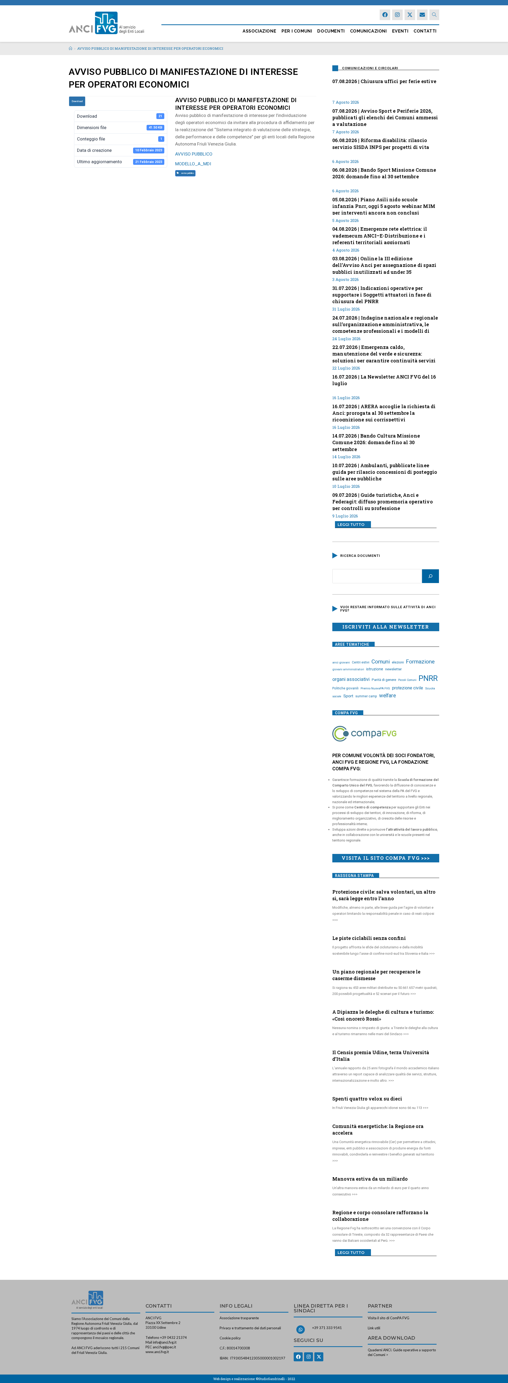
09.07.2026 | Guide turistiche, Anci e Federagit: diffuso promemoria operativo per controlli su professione (382, 501)
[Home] (70, 48)
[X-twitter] (410, 15)
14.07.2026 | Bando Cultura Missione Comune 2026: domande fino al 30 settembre (376, 442)
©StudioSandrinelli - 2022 (275, 1379)
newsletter (393, 669)
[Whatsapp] (300, 1329)
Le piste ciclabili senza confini (369, 938)
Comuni (380, 661)
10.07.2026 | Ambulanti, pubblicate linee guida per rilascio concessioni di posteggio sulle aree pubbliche (384, 471)
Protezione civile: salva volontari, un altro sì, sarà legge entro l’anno (384, 895)
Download (77, 101)
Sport (348, 696)
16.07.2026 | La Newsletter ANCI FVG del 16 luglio (384, 380)
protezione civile (407, 687)
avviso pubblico (187, 173)
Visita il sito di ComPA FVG (388, 1318)
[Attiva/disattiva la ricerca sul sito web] (434, 15)
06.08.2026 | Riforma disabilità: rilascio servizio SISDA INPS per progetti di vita (380, 143)
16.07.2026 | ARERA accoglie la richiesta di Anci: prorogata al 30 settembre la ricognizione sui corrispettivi (384, 412)
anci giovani (341, 662)
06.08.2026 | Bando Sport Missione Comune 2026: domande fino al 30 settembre (384, 173)
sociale (336, 696)
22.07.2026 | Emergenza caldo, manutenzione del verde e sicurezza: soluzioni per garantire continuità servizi (384, 353)
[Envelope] (422, 15)
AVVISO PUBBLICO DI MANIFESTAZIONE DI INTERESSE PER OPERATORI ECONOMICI (150, 48)
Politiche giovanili (345, 688)
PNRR (428, 678)
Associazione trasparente (239, 1318)
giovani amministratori (348, 669)
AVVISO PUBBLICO (193, 154)
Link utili (374, 1328)
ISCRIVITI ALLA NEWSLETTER (385, 627)
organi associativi (351, 679)
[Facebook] (385, 15)
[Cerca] (430, 576)
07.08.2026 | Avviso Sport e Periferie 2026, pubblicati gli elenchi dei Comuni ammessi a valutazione (385, 117)
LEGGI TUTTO (351, 524)
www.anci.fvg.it (157, 1352)
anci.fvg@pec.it (164, 1347)
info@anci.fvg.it (164, 1342)
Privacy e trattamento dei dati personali (250, 1328)
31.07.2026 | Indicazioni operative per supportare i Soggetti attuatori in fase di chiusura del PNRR (382, 294)
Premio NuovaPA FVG (375, 688)
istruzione (374, 669)
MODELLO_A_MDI (193, 163)
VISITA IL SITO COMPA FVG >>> (386, 858)
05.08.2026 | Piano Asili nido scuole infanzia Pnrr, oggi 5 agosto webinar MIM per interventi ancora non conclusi (383, 205)
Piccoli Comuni (407, 680)
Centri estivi (360, 662)
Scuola (430, 688)
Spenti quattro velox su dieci (367, 1098)
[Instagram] (397, 15)
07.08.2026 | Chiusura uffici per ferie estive (384, 81)
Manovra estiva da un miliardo (370, 1179)
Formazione (420, 661)
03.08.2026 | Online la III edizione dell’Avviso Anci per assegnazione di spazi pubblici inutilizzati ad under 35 (384, 264)
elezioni (398, 662)
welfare (387, 696)
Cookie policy (230, 1338)
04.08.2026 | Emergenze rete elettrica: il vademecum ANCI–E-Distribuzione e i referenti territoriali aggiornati (379, 235)
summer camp (366, 696)
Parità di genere (384, 680)
